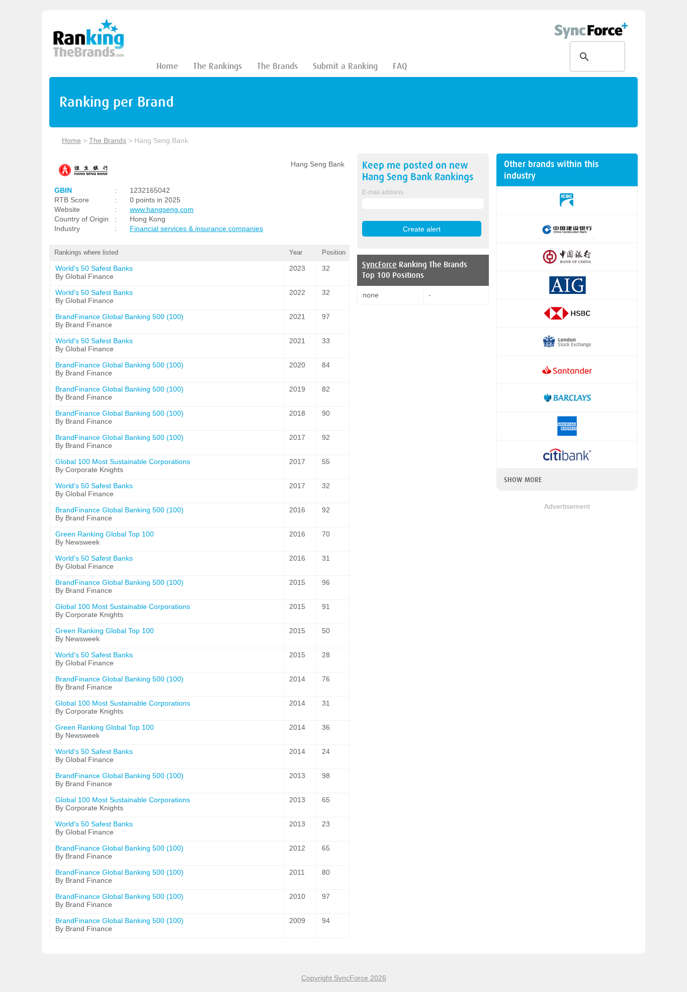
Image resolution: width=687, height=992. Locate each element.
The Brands (277, 66)
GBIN (63, 190)
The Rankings (217, 66)
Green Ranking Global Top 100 (104, 534)
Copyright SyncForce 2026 (343, 978)
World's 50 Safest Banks (94, 268)
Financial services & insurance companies (196, 228)
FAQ (400, 66)
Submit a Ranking (345, 66)
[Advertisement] (567, 663)
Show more (523, 480)
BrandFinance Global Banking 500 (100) (119, 317)
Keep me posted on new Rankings (417, 171)
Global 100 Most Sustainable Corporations (122, 461)
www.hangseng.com (162, 209)
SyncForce (379, 264)
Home (167, 66)
